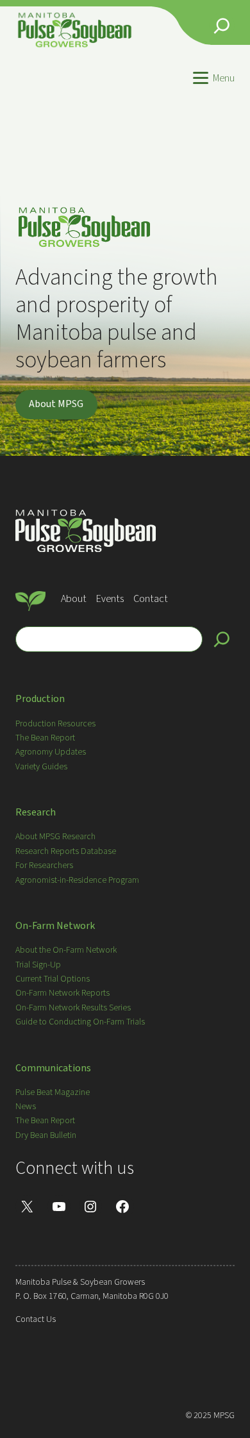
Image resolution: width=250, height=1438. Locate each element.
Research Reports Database (65, 851)
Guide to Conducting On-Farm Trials (80, 1022)
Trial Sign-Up (38, 964)
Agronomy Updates (50, 752)
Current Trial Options (52, 979)
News (25, 1106)
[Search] (222, 639)
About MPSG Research (55, 836)
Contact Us (35, 1319)
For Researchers (44, 865)
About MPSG (56, 404)
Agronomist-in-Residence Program (77, 880)
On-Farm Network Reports (62, 993)
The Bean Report (45, 738)
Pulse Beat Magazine (52, 1092)
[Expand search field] (222, 25)
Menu (224, 78)
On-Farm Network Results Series (73, 1007)
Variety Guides (41, 766)
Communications (53, 1068)
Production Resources (55, 723)
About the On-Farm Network (66, 950)
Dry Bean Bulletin (45, 1135)
